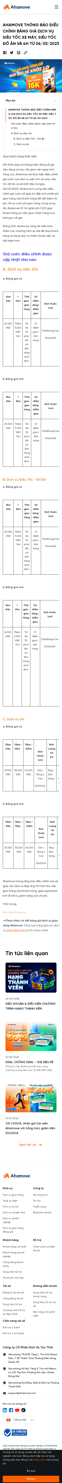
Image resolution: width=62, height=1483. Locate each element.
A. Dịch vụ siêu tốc (21, 133)
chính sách (39, 1460)
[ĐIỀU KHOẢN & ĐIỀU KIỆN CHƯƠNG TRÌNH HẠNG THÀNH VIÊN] (31, 978)
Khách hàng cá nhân (14, 1247)
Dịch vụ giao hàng (13, 1195)
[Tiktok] (23, 1410)
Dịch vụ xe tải (10, 1207)
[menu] (56, 7)
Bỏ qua (31, 1471)
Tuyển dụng (39, 1207)
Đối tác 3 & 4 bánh (13, 1333)
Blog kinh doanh (42, 1212)
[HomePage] (16, 6)
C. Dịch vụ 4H (21, 144)
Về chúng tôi (40, 1195)
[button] (25, 53)
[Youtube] (17, 1410)
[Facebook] (11, 1410)
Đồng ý (31, 1479)
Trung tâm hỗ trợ (12, 1272)
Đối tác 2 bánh (11, 1327)
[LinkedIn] (5, 1410)
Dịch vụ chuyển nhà (14, 1212)
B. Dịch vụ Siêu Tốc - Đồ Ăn (29, 139)
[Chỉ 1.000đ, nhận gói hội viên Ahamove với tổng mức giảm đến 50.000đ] (31, 1097)
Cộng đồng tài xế (13, 1298)
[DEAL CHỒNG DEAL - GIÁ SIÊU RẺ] (31, 1036)
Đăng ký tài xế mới (13, 1293)
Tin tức (37, 1201)
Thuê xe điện (10, 1201)
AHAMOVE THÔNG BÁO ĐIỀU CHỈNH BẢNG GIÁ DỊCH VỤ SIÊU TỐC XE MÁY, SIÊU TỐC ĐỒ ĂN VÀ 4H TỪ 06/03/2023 (32, 114)
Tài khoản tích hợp (13, 1278)
